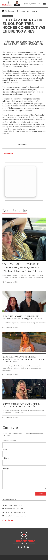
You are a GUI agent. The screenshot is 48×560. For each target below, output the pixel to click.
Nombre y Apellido (9, 441)
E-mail (4, 449)
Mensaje (5, 469)
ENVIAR (40, 494)
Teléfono (5, 458)
